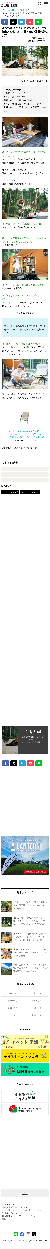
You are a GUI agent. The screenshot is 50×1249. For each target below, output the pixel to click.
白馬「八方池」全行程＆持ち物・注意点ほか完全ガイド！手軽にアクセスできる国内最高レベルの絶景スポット (30, 968)
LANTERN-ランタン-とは (11, 1204)
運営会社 (5, 1218)
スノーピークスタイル (30, 492)
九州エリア (37, 1015)
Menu (45, 2)
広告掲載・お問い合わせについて (14, 1207)
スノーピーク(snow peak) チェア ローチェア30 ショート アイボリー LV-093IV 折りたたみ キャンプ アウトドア (25, 433)
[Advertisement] (25, 612)
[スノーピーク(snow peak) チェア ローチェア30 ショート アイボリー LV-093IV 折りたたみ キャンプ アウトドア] (25, 417)
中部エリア (37, 1000)
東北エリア (37, 993)
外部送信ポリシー (8, 1216)
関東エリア (13, 1000)
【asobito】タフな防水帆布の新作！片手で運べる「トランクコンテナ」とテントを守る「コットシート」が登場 (30, 936)
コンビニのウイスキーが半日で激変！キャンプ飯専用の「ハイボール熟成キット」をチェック (30, 905)
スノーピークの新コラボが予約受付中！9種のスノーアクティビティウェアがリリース (24, 329)
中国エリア (37, 1008)
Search (39, 2)
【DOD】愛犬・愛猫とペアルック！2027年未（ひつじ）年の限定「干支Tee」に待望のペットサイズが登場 (29, 920)
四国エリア (13, 1015)
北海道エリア (13, 993)
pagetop (25, 1194)
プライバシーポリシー (28, 1216)
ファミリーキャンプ (10, 492)
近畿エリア (13, 1008)
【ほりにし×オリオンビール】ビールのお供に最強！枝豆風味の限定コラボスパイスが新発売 (30, 952)
